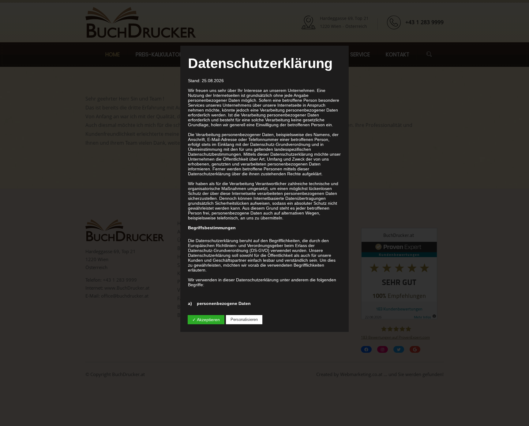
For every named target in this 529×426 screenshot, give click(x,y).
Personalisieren (244, 319)
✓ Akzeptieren (206, 319)
